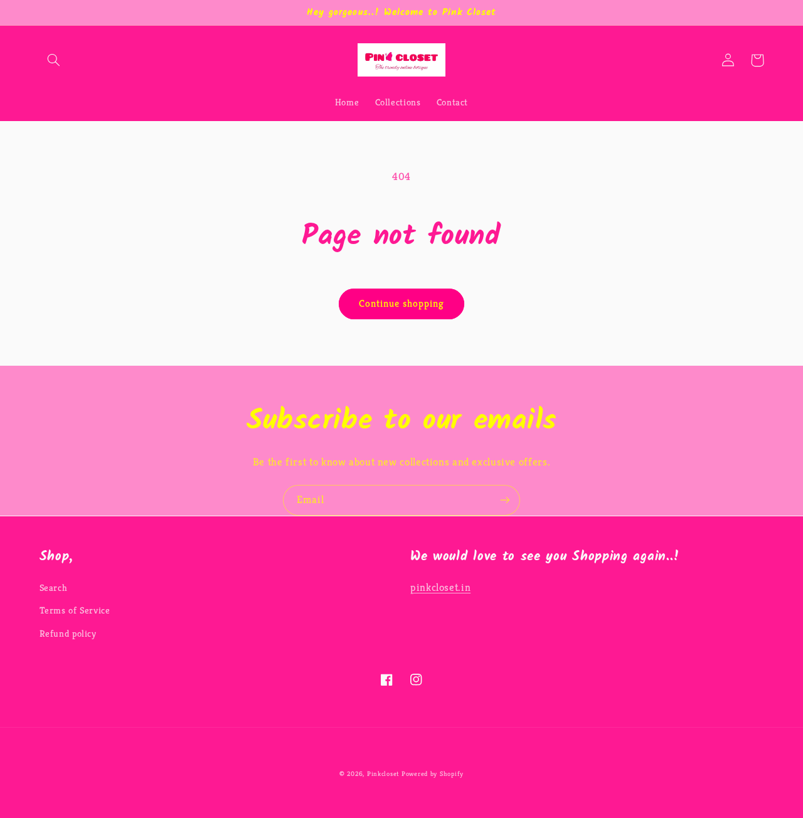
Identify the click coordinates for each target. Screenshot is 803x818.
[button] (54, 60)
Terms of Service (75, 610)
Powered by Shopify (433, 774)
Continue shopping (402, 303)
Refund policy (68, 633)
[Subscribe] (505, 500)
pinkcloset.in (440, 587)
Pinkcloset (383, 774)
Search (54, 587)
